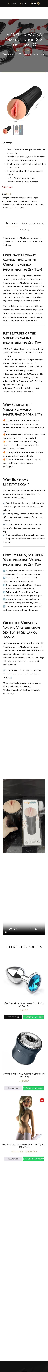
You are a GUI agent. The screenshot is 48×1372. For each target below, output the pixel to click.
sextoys (5, 207)
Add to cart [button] (13, 1017)
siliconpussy (13, 207)
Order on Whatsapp (34, 1017)
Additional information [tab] (33, 223)
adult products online (28, 201)
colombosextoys (8, 204)
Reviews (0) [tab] (25, 229)
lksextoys (28, 204)
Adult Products (13, 201)
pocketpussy (38, 204)
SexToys (22, 197)
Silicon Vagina (32, 197)
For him (15, 197)
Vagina (22, 207)
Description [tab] (11, 223)
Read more (13, 1088)
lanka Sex (20, 204)
